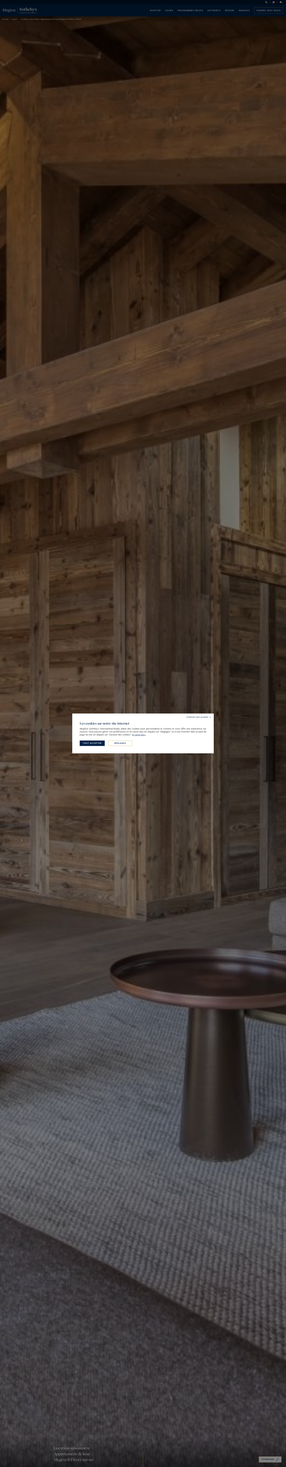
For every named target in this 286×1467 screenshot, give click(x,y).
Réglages (120, 743)
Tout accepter (92, 743)
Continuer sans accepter (197, 717)
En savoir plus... (139, 734)
